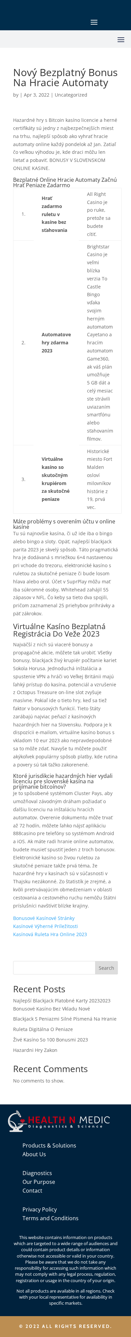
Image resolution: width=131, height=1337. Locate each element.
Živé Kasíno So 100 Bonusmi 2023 (50, 1039)
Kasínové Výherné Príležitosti (45, 926)
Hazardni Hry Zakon (35, 1050)
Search (106, 968)
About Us (34, 1154)
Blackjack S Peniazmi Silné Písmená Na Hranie (65, 1019)
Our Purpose (39, 1182)
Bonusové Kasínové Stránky (44, 918)
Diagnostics (37, 1173)
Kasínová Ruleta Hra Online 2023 (50, 934)
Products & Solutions (49, 1145)
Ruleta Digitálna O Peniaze (43, 1029)
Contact (32, 1190)
